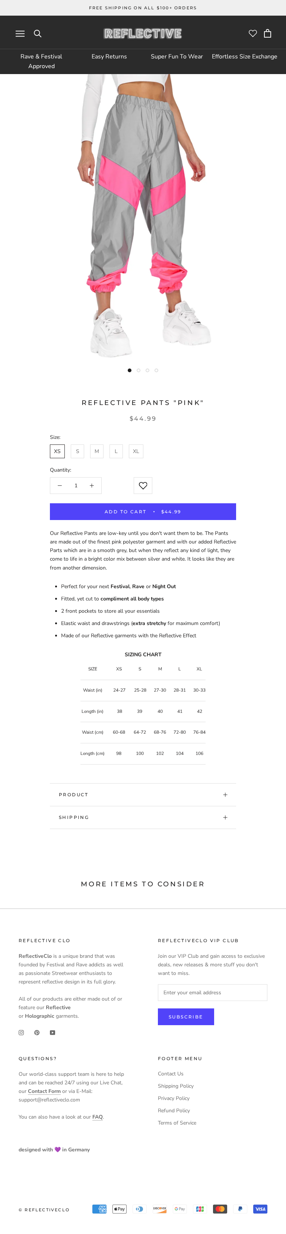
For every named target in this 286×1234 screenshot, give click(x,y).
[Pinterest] (36, 1032)
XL (136, 451)
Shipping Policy (176, 1086)
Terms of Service (177, 1122)
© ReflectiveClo (44, 1209)
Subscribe (186, 1017)
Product (74, 794)
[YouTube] (52, 1032)
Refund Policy (174, 1110)
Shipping (74, 817)
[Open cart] (267, 33)
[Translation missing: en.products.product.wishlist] (143, 485)
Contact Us (171, 1073)
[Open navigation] (20, 34)
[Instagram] (21, 1032)
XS (57, 451)
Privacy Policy (174, 1098)
